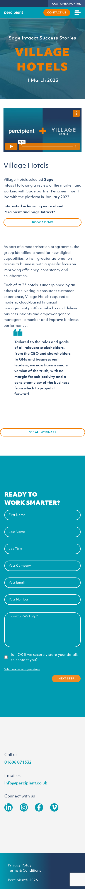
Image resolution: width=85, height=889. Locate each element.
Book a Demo (42, 222)
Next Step (66, 678)
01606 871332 (18, 762)
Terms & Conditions (24, 870)
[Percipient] (13, 13)
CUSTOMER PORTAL (66, 3)
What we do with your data (22, 669)
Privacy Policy (20, 865)
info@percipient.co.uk (25, 783)
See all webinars (42, 432)
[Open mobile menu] (78, 13)
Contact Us (56, 12)
